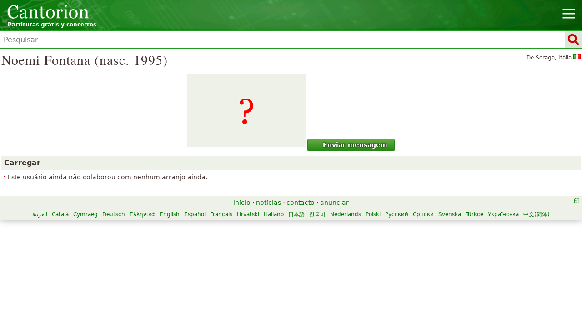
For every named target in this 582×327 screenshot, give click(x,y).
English (170, 214)
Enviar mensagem (355, 145)
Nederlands (345, 214)
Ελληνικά (142, 214)
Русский (396, 214)
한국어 (317, 214)
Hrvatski (248, 214)
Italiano (274, 214)
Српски (423, 214)
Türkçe (474, 214)
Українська (503, 214)
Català (60, 214)
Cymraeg (85, 214)
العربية (39, 214)
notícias (268, 202)
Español (195, 214)
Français (221, 214)
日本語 (296, 214)
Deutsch (113, 214)
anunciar (334, 202)
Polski (373, 214)
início (242, 202)
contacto (300, 202)
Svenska (449, 214)
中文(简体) (536, 214)
